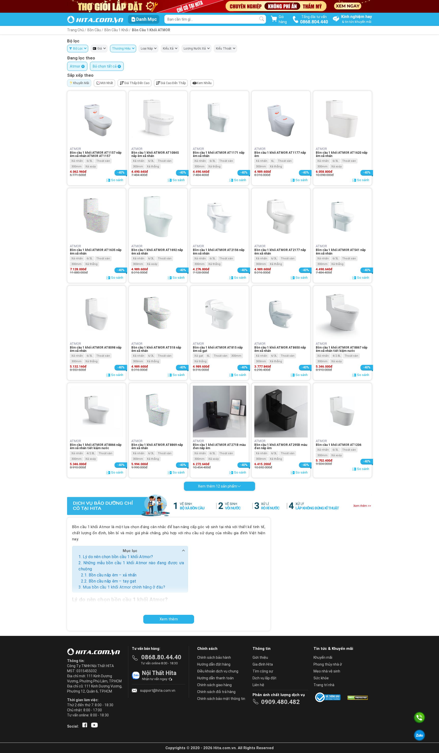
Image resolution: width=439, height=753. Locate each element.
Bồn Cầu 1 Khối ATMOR (151, 30)
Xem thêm (169, 619)
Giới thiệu (260, 657)
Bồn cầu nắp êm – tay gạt (112, 581)
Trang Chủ (75, 30)
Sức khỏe (321, 678)
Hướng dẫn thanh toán (215, 678)
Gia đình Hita (263, 664)
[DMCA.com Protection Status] (357, 697)
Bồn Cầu (94, 30)
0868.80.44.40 (161, 657)
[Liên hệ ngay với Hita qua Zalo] (419, 735)
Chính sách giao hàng (214, 685)
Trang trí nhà (323, 685)
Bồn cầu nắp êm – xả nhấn (112, 575)
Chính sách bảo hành (214, 657)
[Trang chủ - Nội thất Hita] (95, 652)
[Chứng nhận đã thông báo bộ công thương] (328, 697)
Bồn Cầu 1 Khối (116, 30)
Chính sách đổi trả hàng (216, 692)
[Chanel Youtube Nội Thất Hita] (93, 726)
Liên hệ (258, 685)
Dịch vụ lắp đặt (264, 678)
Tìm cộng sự (263, 671)
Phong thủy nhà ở (327, 664)
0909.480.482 (280, 701)
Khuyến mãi (322, 657)
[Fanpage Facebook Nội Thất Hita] (84, 726)
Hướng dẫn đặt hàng (213, 664)
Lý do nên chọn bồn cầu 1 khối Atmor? (118, 556)
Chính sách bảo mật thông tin (221, 699)
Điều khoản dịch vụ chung (217, 671)
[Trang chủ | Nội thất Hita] (95, 19)
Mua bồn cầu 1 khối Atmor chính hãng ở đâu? (124, 587)
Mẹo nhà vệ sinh (326, 671)
